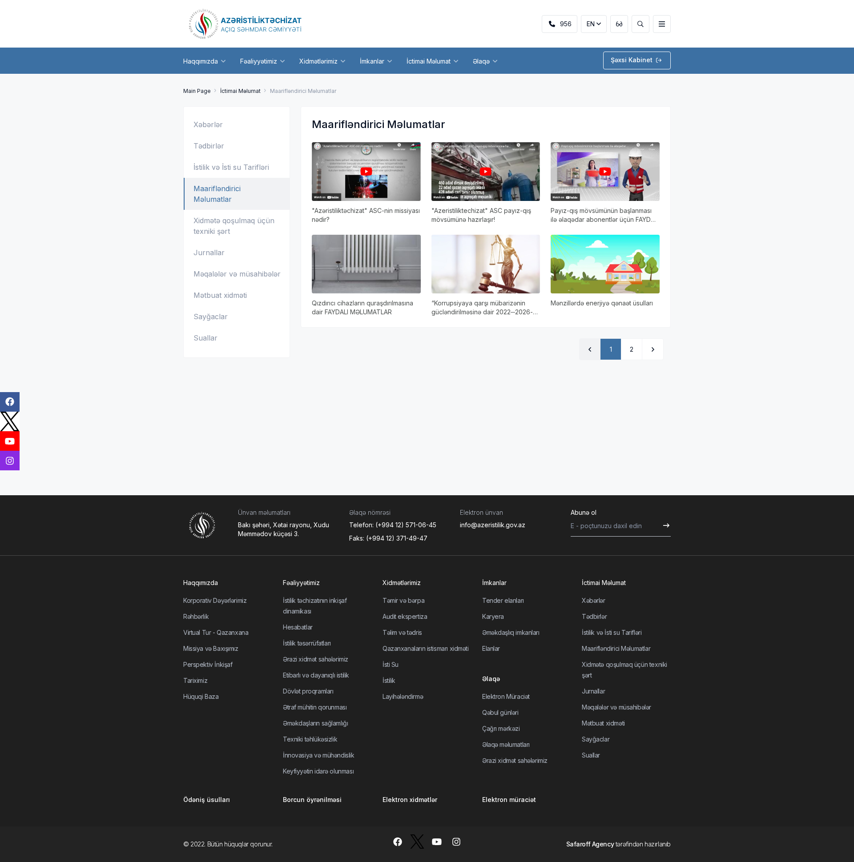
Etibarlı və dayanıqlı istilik (316, 675)
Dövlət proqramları (308, 691)
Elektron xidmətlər (410, 799)
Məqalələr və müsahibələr (237, 273)
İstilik (389, 680)
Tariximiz (195, 680)
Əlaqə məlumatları (506, 744)
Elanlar (491, 648)
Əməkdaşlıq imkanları (511, 632)
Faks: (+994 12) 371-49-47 (388, 538)
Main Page (197, 91)
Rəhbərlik (196, 616)
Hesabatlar (298, 627)
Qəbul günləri (500, 712)
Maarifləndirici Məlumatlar (217, 194)
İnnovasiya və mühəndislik (318, 755)
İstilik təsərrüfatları (307, 643)
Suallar (205, 337)
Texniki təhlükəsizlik (310, 739)
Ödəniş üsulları (206, 799)
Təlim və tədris (402, 632)
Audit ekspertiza (405, 616)
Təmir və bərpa (403, 600)
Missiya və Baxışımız (210, 648)
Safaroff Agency (590, 844)
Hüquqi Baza (200, 696)
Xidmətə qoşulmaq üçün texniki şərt (233, 226)
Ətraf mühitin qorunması (314, 707)
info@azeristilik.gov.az (492, 525)
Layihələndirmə (403, 696)
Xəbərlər (208, 124)
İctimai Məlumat (240, 91)
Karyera (493, 616)
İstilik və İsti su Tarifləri (231, 167)
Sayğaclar (210, 316)
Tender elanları (503, 600)
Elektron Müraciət (506, 696)
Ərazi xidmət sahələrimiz (315, 659)
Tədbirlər (208, 145)
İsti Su (391, 664)
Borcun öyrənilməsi (312, 799)
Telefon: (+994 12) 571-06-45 (392, 525)
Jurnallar (209, 252)
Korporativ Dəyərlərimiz (214, 600)
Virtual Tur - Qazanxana (215, 632)
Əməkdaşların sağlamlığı (315, 723)
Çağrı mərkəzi (501, 728)
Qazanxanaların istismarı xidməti (426, 648)
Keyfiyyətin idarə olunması (318, 771)
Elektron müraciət (509, 799)
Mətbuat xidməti (220, 295)
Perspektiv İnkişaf (207, 664)
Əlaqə (491, 678)
